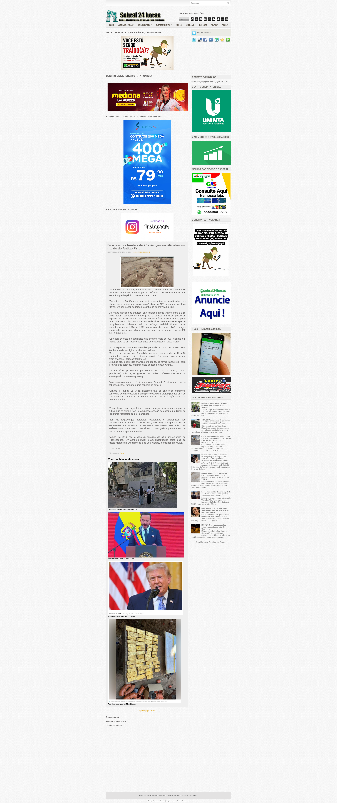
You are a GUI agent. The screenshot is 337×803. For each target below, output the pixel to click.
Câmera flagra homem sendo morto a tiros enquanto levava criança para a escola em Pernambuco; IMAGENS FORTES (216, 439)
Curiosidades (145, 25)
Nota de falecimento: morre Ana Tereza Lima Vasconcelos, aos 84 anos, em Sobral (214, 510)
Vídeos (179, 25)
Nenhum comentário (141, 252)
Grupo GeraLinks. (183, 801)
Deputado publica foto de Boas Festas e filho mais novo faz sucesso (214, 405)
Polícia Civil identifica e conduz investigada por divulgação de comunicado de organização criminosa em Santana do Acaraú (215, 458)
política (214, 25)
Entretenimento (164, 25)
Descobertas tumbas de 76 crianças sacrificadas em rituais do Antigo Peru (146, 247)
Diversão (191, 25)
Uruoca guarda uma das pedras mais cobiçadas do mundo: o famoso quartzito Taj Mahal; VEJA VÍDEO (215, 476)
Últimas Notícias (126, 25)
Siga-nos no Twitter (204, 32)
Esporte (203, 25)
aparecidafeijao (160, 801)
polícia (225, 25)
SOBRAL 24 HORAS (159, 795)
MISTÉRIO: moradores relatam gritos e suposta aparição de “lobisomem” (213, 527)
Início (111, 25)
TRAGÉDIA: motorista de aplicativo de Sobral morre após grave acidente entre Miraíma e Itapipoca (215, 422)
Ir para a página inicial (147, 711)
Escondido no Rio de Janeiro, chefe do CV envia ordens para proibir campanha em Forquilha (216, 494)
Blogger (223, 542)
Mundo (122, 453)
